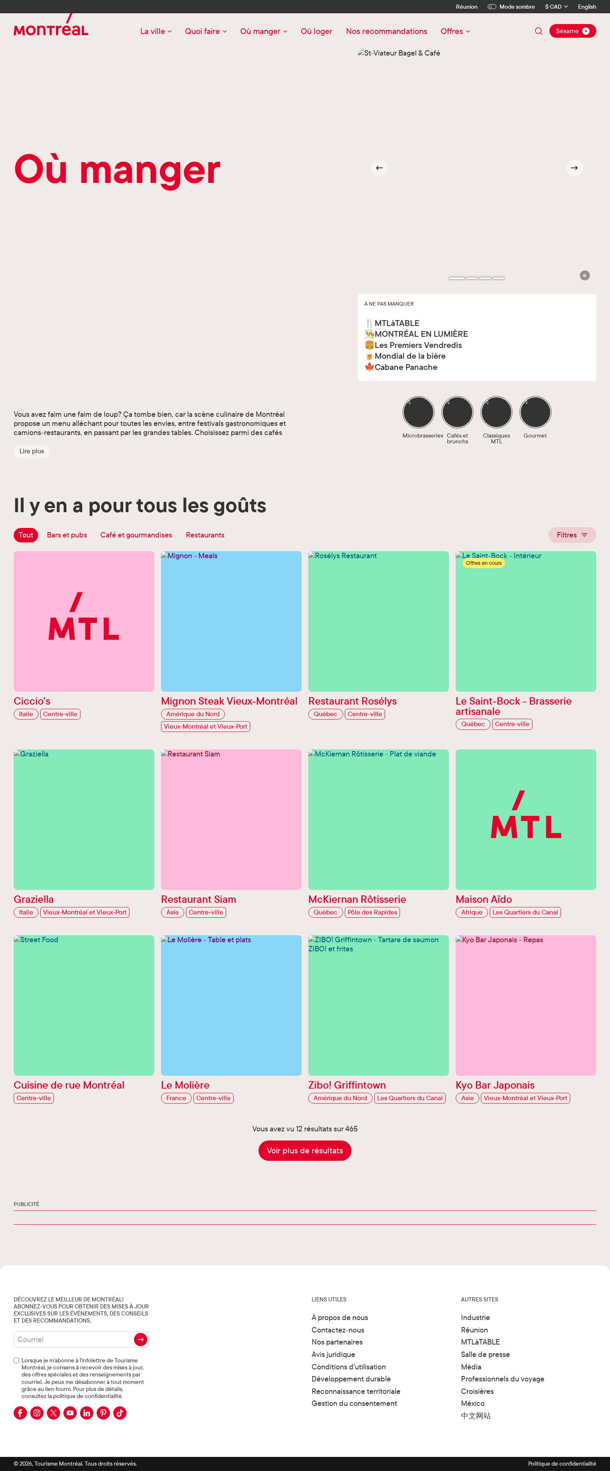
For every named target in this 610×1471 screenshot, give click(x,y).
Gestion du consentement (354, 1403)
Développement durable (351, 1378)
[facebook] (20, 1413)
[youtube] (70, 1413)
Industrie (475, 1317)
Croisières (477, 1391)
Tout (26, 535)
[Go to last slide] (379, 167)
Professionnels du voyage (502, 1378)
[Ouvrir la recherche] (538, 31)
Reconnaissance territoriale (356, 1391)
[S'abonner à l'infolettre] (140, 1339)
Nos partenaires (337, 1342)
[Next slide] (574, 167)
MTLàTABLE (480, 1342)
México (473, 1403)
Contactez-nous (338, 1330)
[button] (32, 451)
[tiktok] (120, 1413)
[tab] (456, 278)
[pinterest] (103, 1413)
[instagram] (37, 1413)
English (587, 7)
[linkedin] (86, 1413)
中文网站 (476, 1415)
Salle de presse (485, 1354)
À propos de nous (340, 1317)
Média (471, 1366)
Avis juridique (333, 1354)
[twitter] (53, 1413)
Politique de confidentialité (562, 1463)
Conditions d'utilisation (349, 1366)
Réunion (467, 6)
